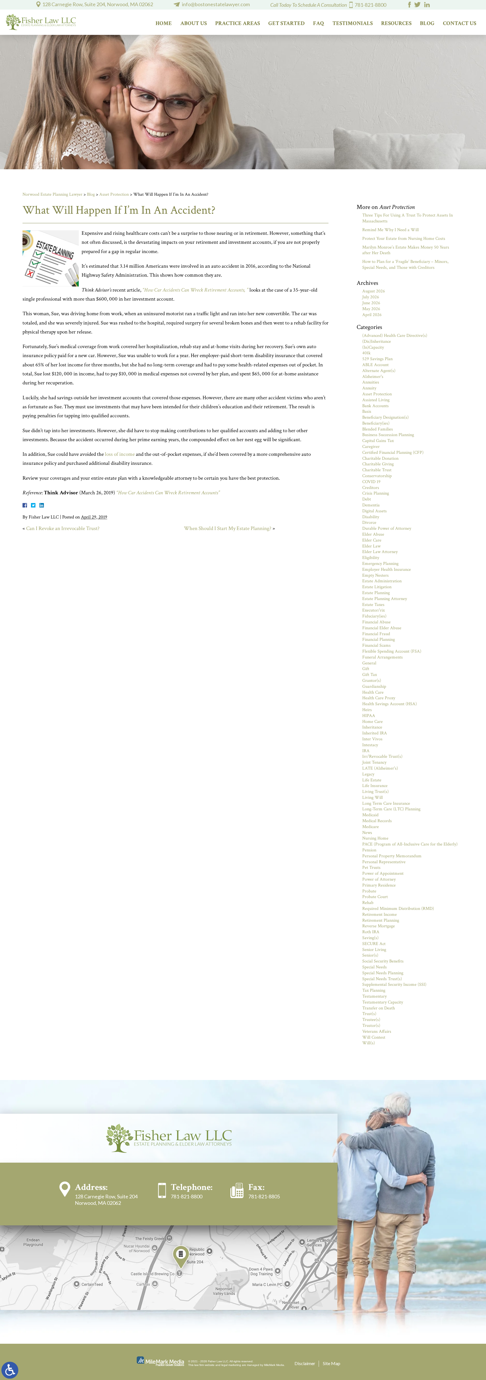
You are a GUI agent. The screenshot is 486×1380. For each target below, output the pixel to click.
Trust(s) (369, 1014)
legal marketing (231, 1365)
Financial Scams (376, 645)
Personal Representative (384, 862)
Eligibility (370, 558)
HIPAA (368, 716)
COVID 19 (371, 482)
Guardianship (374, 686)
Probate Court (375, 897)
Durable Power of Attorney (386, 528)
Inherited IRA (374, 733)
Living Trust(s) (375, 792)
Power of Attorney (379, 879)
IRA (366, 751)
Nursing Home (375, 838)
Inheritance (372, 727)
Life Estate (371, 780)
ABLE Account (375, 365)
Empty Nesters (375, 575)
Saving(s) (370, 938)
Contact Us (459, 23)
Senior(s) (370, 955)
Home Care (372, 722)
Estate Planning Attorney (384, 599)
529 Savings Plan (377, 359)
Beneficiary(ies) (376, 423)
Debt (366, 499)
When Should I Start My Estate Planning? (227, 528)
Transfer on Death (378, 1008)
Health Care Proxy (378, 698)
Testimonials (352, 23)
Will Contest (373, 1037)
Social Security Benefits (383, 961)
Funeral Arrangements (382, 657)
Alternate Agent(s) (378, 371)
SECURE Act (374, 944)
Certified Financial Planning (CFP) (393, 453)
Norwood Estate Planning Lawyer (52, 194)
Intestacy (370, 745)
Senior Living (374, 950)
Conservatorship (377, 476)
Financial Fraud (376, 634)
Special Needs (374, 967)
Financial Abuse (376, 622)
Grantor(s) (371, 681)
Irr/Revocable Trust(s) (382, 756)
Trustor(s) (371, 1026)
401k (366, 353)
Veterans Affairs (376, 1031)
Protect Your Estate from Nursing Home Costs (403, 239)
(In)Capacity (373, 347)
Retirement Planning (380, 920)
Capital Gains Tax (378, 441)
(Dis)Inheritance (376, 341)
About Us (193, 23)
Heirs (367, 710)
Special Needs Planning (382, 973)
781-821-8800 (370, 5)
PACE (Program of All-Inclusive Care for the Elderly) (410, 844)
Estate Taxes (373, 605)
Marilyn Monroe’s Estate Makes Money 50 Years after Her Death (405, 250)
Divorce (369, 523)
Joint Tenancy (374, 762)
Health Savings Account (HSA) (389, 704)
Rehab (368, 903)
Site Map (331, 1363)
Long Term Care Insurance (386, 803)
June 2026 (371, 303)
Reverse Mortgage (378, 926)
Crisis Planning (375, 493)
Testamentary (374, 996)
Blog (427, 23)
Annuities (370, 382)
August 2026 (373, 291)
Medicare (370, 827)
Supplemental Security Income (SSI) (394, 984)
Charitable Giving (378, 464)
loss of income (120, 454)
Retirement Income (379, 914)
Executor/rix (373, 610)
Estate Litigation (377, 587)
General (369, 663)
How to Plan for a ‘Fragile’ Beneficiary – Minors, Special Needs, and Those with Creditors (405, 264)
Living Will (372, 798)
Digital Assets (374, 511)
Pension (369, 850)
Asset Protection (114, 194)
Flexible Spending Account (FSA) (391, 651)
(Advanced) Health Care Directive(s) (394, 336)
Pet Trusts (371, 868)
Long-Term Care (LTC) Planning (391, 809)
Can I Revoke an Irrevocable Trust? (63, 528)
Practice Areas (237, 23)
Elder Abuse (373, 534)
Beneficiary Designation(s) (385, 417)
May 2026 (371, 309)
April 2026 (372, 315)
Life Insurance (375, 786)
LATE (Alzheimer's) (380, 768)
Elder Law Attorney (380, 552)
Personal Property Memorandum (392, 856)
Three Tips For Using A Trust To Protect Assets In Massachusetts (407, 218)
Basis (366, 411)
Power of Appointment (383, 873)
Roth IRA (370, 932)
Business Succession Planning (388, 435)
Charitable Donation (380, 458)
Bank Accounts (375, 406)
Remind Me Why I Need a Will (390, 230)
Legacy (368, 774)
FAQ (318, 23)
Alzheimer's (372, 377)
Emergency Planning (380, 564)
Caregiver (371, 447)
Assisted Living (376, 400)
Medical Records (377, 821)
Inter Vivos (372, 739)
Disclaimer (304, 1363)
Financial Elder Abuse (381, 628)
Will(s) (368, 1043)
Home (164, 23)
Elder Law (371, 546)
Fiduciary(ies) (374, 616)
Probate (369, 891)
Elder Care (371, 540)
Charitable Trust (377, 470)
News (367, 833)
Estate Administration (382, 581)
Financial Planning (378, 639)
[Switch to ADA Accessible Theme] (9, 1370)
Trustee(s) (371, 1020)
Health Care (373, 692)
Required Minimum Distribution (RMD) (398, 909)
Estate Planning (376, 593)
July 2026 (370, 297)
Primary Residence (379, 885)
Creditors (370, 488)
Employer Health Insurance (386, 569)
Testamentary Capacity (382, 1002)
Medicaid (370, 815)
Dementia (371, 505)
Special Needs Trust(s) (382, 979)
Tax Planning (373, 990)
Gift (365, 669)
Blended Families (377, 429)
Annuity (369, 388)
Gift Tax (369, 675)
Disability (370, 517)
